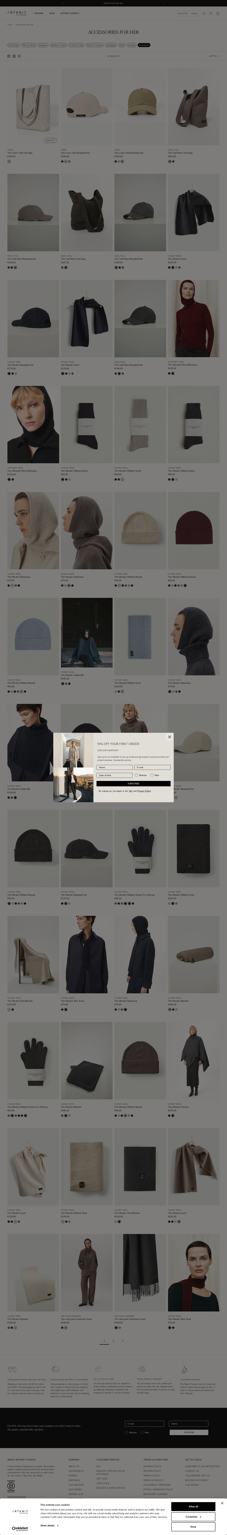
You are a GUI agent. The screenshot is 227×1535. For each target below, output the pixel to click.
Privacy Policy (144, 791)
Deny (193, 1526)
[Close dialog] (169, 737)
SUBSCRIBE (133, 783)
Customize (191, 1516)
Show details (47, 1525)
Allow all (193, 1506)
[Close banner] (222, 1503)
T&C (131, 791)
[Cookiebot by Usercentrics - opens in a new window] (20, 1529)
